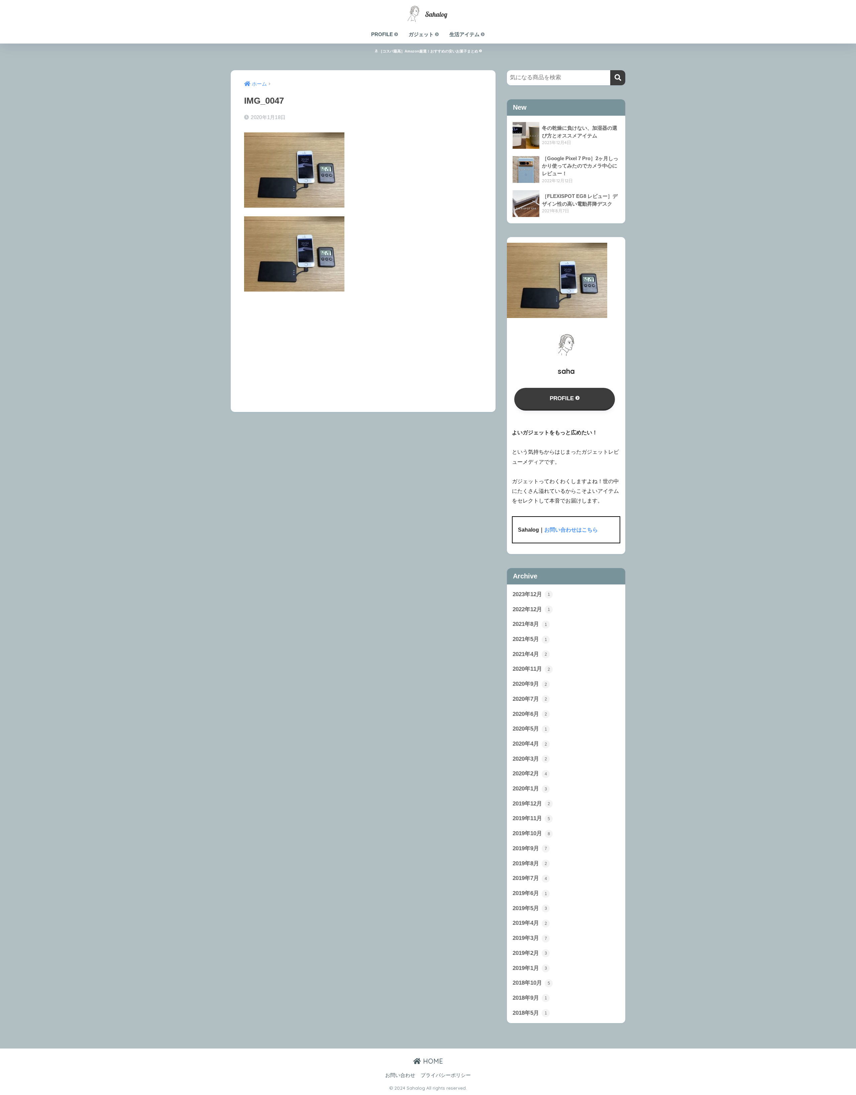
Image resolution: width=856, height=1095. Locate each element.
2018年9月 (530, 998)
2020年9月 (530, 684)
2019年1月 (530, 968)
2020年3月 (530, 759)
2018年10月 (531, 983)
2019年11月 (531, 818)
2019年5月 (530, 908)
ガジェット (422, 34)
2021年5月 (530, 639)
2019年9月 (530, 848)
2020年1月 (530, 788)
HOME (432, 1061)
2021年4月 (530, 654)
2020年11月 (531, 669)
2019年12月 (531, 803)
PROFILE (382, 34)
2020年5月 (530, 729)
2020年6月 (530, 714)
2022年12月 (531, 609)
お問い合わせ (400, 1075)
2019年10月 (531, 833)
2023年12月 (531, 594)
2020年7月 (530, 699)
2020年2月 (530, 773)
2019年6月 (530, 893)
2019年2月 (530, 953)
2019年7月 (530, 878)
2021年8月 (530, 624)
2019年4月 (530, 923)
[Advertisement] (363, 347)
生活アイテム (465, 34)
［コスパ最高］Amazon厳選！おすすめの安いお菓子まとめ (428, 51)
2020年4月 (530, 744)
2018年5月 (530, 1013)
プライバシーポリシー (446, 1075)
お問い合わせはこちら (571, 530)
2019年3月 (530, 938)
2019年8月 (530, 863)
